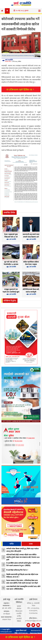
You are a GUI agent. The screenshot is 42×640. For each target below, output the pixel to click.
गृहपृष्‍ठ (19, 606)
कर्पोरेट (19, 616)
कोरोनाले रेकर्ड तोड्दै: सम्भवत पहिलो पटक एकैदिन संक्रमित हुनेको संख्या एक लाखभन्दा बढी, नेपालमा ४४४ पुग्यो (23, 557)
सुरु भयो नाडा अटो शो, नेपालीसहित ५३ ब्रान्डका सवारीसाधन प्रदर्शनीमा (11, 264)
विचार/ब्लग (19, 611)
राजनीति (19, 613)
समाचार (19, 608)
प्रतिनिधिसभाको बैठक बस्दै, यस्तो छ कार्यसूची (31, 290)
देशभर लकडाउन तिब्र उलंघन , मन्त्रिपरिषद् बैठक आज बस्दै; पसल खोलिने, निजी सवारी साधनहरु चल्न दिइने (22, 581)
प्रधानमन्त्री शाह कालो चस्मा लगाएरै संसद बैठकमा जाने (31, 235)
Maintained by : (36, 631)
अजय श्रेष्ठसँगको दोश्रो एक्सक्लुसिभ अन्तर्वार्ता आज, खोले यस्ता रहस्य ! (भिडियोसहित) (23, 587)
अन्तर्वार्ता (18, 618)
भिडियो (19, 621)
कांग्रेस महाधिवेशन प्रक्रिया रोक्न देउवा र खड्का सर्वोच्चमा (31, 264)
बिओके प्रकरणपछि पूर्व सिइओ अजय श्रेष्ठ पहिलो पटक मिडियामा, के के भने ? (22, 575)
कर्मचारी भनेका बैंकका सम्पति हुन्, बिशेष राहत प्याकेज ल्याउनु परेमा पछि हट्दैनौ (22, 550)
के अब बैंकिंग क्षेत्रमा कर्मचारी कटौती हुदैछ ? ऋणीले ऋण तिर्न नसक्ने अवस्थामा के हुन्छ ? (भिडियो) (23, 564)
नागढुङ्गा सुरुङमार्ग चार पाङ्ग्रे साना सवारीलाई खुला (11, 290)
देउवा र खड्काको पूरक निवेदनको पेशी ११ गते (11, 235)
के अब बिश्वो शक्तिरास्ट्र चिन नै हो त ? (17, 570)
